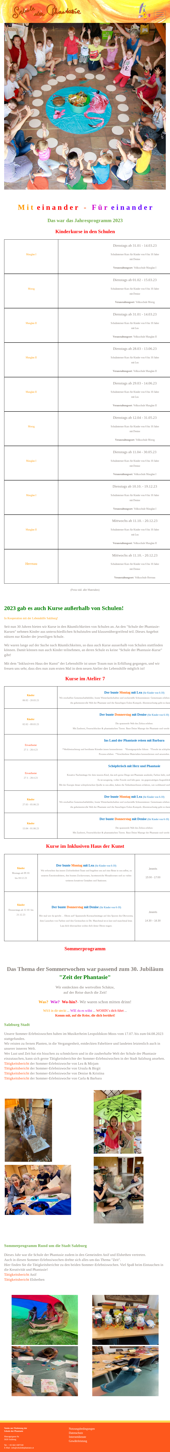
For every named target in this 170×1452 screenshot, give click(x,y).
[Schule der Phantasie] (42, 11)
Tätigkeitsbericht (16, 1064)
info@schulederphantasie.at (22, 1448)
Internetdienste (77, 1436)
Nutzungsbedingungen (82, 1428)
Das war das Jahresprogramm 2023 (85, 220)
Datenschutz (76, 1432)
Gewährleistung (78, 1441)
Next (160, 106)
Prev (9, 106)
